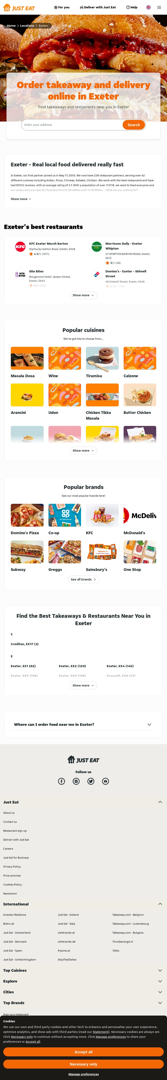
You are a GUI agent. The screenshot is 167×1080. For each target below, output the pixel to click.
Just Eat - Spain (12, 950)
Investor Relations (14, 914)
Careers (8, 848)
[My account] (159, 7)
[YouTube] (105, 781)
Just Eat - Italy (66, 923)
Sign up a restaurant (16, 1014)
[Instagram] (76, 781)
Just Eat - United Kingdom (19, 959)
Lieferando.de (67, 941)
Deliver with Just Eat (100, 7)
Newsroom (10, 893)
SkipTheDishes (67, 959)
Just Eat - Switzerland (16, 932)
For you (63, 7)
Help (134, 7)
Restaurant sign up (15, 830)
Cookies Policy (12, 884)
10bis (115, 950)
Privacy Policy (12, 866)
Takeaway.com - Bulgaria (127, 932)
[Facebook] (61, 781)
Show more (19, 199)
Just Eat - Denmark (14, 941)
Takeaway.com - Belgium (128, 914)
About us (8, 813)
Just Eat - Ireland (68, 914)
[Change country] (148, 7)
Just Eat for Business (16, 857)
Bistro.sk (8, 923)
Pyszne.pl (64, 950)
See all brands (81, 579)
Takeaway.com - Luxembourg (130, 923)
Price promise (12, 875)
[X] (91, 781)
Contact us (10, 822)
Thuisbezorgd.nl (122, 941)
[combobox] (71, 124)
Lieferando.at (66, 932)
